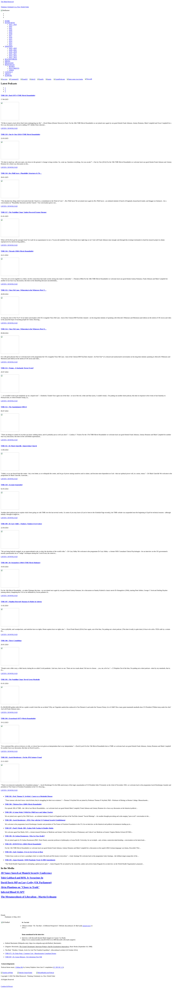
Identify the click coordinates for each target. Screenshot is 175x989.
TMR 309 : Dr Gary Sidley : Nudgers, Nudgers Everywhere (21, 524)
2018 (10, 34)
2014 (10, 41)
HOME (7, 21)
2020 (10, 30)
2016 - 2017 (13, 54)
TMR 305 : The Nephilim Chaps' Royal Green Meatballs (20, 679)
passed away (87, 926)
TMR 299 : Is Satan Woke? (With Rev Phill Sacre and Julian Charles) (29, 812)
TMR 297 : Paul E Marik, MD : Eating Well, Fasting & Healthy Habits (29, 828)
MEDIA (7, 61)
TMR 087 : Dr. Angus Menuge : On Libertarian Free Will (23, 957)
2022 (10, 26)
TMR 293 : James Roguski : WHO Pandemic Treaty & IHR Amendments (30, 860)
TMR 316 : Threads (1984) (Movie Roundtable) (17, 251)
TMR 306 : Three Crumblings (11, 640)
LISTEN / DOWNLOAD (9, 128)
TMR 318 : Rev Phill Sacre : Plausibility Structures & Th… (21, 173)
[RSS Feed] (4, 79)
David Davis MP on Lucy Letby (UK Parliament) (26, 882)
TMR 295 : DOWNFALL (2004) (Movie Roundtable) (23, 844)
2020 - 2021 (13, 50)
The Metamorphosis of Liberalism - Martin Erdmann (28, 896)
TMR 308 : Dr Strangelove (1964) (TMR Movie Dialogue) (20, 563)
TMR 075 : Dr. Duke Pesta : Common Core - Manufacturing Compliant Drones (30, 953)
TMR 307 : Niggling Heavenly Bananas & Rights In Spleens (21, 601)
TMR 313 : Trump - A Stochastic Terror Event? (17, 368)
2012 (10, 44)
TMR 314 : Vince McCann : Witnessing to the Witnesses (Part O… (23, 329)
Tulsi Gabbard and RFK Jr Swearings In (22, 877)
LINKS (11, 70)
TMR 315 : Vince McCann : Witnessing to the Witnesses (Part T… (23, 290)
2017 (10, 35)
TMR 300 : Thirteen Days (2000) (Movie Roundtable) (23, 804)
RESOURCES (9, 65)
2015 (10, 39)
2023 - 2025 (13, 24)
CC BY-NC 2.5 (58, 967)
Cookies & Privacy (7, 986)
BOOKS (12, 66)
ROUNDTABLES (11, 59)
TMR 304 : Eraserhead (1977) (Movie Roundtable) (18, 718)
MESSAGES (9, 63)
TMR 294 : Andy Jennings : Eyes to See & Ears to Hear (24, 852)
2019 (10, 32)
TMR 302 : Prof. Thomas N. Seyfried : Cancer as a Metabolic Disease (28, 796)
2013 (10, 43)
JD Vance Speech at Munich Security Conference (26, 873)
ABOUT (8, 74)
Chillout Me (19, 967)
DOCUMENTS (14, 68)
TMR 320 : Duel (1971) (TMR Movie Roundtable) (18, 95)
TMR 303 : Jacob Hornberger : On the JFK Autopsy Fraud (21, 757)
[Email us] (24, 79)
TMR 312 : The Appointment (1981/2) (14, 407)
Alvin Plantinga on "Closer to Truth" (20, 887)
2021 (10, 28)
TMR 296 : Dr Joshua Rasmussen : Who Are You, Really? (25, 836)
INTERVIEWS (10, 23)
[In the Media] (88, 79)
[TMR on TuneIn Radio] (48, 79)
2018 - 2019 (13, 52)
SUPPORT (8, 75)
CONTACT (9, 72)
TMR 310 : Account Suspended (11, 485)
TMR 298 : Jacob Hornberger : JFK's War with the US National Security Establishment (35, 820)
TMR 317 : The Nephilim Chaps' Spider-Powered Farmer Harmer (23, 212)
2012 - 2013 (13, 57)
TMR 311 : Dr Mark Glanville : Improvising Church (19, 446)
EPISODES (9, 46)
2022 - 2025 (13, 48)
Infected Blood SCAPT (13, 892)
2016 (10, 37)
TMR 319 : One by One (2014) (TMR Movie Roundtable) (20, 134)
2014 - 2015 (13, 55)
